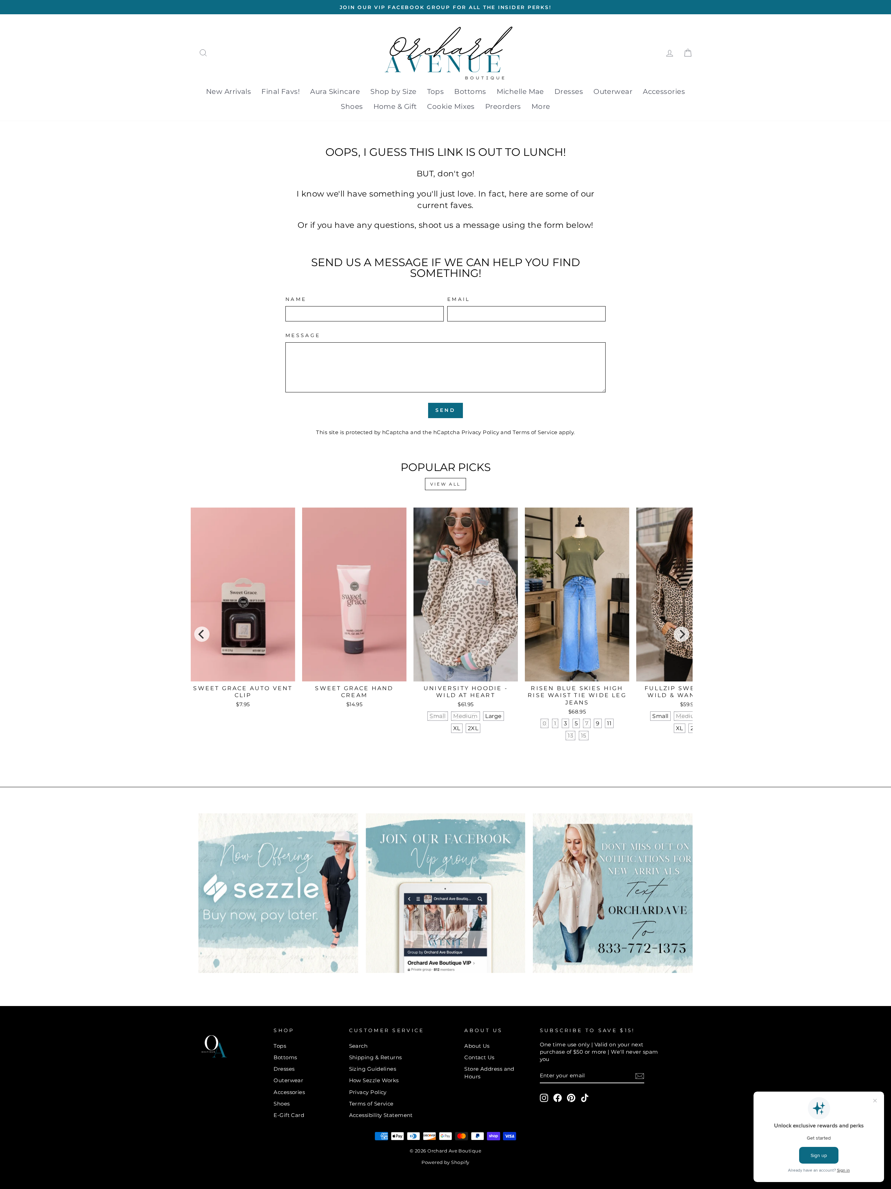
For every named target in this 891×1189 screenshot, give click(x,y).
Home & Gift (395, 106)
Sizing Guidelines (372, 1069)
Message (302, 335)
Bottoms (470, 91)
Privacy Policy (480, 432)
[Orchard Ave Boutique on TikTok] (585, 1098)
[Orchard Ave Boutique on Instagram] (544, 1098)
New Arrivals (228, 91)
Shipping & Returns (375, 1057)
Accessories (664, 91)
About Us (477, 1046)
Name (295, 299)
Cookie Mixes (450, 106)
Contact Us (479, 1057)
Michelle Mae (520, 91)
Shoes (352, 106)
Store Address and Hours (489, 1072)
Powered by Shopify (445, 1162)
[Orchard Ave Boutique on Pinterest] (571, 1098)
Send (445, 410)
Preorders (503, 106)
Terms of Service (535, 432)
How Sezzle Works (374, 1080)
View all (445, 484)
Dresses (568, 91)
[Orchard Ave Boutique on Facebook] (557, 1098)
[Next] (681, 634)
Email (458, 299)
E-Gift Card (289, 1115)
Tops (435, 91)
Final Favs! (280, 91)
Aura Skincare (335, 91)
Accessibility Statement (381, 1115)
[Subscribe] (639, 1075)
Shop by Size (393, 91)
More (540, 106)
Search (358, 1046)
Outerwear (612, 91)
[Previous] (202, 634)
